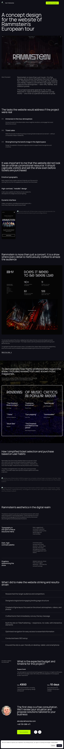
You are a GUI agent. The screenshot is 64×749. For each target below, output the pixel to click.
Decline (53, 745)
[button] (61, 3)
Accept (59, 745)
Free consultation (23, 732)
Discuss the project (52, 3)
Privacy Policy (54, 742)
